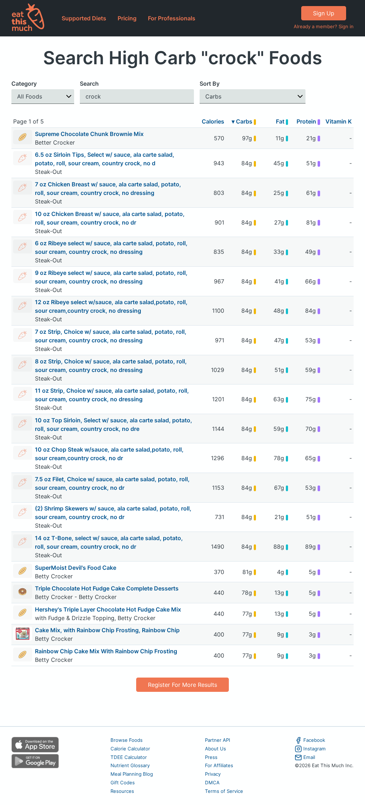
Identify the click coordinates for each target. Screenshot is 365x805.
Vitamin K (338, 121)
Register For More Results (182, 684)
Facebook (314, 740)
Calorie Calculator (130, 748)
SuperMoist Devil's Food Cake (75, 567)
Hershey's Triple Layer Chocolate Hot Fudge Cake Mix (108, 609)
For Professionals (171, 18)
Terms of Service (224, 791)
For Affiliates (219, 765)
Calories (213, 121)
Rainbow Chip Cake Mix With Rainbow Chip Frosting (106, 651)
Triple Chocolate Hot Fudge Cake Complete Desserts (107, 588)
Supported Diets (84, 18)
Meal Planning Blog (131, 774)
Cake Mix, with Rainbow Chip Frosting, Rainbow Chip (107, 630)
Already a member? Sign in (324, 26)
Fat (281, 121)
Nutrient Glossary (130, 765)
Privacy (213, 774)
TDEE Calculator (128, 757)
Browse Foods (126, 740)
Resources (122, 791)
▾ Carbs (243, 121)
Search (89, 83)
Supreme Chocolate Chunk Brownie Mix (89, 133)
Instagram (314, 748)
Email (309, 757)
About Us (215, 748)
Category (24, 83)
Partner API (217, 740)
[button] (42, 96)
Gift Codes (122, 782)
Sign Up (323, 13)
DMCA (212, 782)
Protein (307, 121)
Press (211, 757)
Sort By (210, 83)
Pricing (127, 18)
